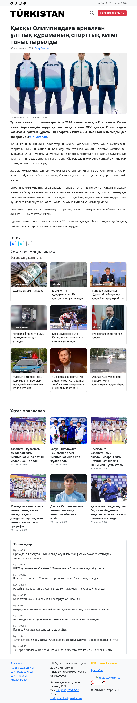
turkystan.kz (38, 137)
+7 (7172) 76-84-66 (67, 690)
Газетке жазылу (112, 13)
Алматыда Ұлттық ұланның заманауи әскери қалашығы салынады (56, 619)
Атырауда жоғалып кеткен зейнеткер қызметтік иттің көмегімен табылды (61, 609)
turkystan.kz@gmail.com (66, 698)
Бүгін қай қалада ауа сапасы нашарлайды (40, 629)
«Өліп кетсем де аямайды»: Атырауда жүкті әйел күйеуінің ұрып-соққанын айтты (65, 640)
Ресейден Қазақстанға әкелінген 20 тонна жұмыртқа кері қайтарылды (59, 588)
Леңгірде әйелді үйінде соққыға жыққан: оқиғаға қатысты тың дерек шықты (62, 650)
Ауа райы (97, 670)
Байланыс (16, 663)
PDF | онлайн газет (104, 663)
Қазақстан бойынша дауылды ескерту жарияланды (46, 599)
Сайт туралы (18, 675)
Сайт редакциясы (21, 671)
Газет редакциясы (22, 667)
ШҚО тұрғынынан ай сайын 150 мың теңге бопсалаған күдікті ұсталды (59, 568)
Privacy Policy (18, 679)
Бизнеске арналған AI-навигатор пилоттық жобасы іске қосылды (55, 578)
